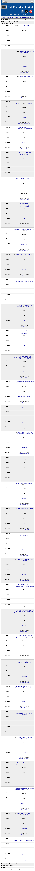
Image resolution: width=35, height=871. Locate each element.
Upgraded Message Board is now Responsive (27, 52)
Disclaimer (16, 14)
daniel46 (27, 428)
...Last (13, 21)
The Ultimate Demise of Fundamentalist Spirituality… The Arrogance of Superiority (24, 205)
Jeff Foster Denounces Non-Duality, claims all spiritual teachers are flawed (24, 687)
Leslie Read (24, 219)
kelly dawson (27, 478)
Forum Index (9, 14)
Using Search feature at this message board (26, 77)
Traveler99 (24, 828)
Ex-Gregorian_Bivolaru (24, 396)
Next (17, 21)
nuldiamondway (27, 123)
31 (28, 358)
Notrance (24, 168)
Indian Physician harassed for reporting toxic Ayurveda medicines (24, 280)
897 (27, 128)
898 (29, 128)
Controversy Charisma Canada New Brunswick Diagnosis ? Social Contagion (24, 839)
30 (27, 358)
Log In (24, 19)
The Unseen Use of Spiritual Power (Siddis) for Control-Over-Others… (24, 662)
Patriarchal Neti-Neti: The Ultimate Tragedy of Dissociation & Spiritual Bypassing (24, 713)
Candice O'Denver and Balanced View (24, 229)
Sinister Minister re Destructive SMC (24, 178)
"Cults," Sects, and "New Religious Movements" (17, 17)
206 (31, 103)
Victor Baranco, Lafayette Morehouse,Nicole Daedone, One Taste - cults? (24, 357)
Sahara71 (24, 701)
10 (30, 306)
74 (25, 814)
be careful (24, 625)
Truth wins (27, 148)
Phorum (22, 869)
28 (29, 509)
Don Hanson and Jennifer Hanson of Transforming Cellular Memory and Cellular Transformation (24, 611)
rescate (24, 142)
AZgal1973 (24, 473)
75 (27, 814)
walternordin (24, 244)
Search (19, 19)
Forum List (7, 19)
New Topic (14, 19)
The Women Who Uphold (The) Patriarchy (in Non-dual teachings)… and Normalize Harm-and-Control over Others (24, 434)
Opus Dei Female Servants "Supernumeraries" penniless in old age (24, 585)
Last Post (21, 46)
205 (30, 103)
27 (27, 509)
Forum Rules (24, 14)
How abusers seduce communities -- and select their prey (25, 534)
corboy (24, 269)
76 (28, 814)
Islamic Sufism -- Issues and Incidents (25, 483)
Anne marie (26, 631)
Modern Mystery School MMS (25, 407)
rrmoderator (24, 41)
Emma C (24, 117)
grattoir (26, 860)
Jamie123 (24, 752)
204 (28, 103)
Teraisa (26, 72)
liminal (27, 174)
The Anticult (24, 803)
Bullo (24, 320)
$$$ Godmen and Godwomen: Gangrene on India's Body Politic (23, 636)
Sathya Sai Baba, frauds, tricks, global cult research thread (24, 789)
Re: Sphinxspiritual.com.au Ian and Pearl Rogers (24, 738)
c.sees (27, 326)
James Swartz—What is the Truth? (24, 813)
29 (30, 509)
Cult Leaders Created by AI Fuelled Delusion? (24, 560)
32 (30, 358)
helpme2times (24, 523)
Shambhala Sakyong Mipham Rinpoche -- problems (23, 763)
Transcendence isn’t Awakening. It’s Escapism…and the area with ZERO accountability (24, 332)
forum (14, 869)
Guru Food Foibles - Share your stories (24, 254)
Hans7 (27, 402)
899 (31, 128)
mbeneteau (24, 371)
